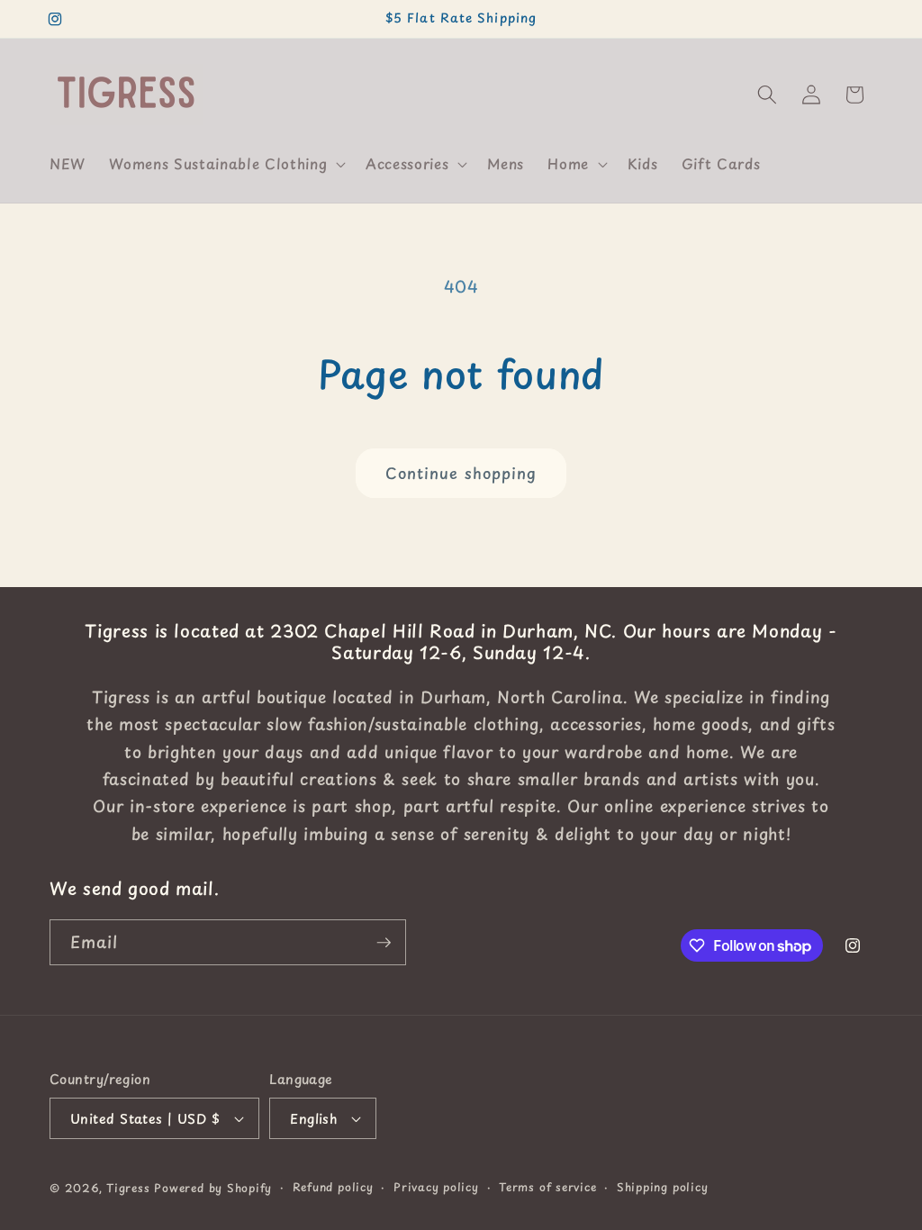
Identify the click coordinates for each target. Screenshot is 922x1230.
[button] (225, 164)
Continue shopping (461, 473)
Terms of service (547, 1187)
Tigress (127, 1188)
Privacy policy (436, 1187)
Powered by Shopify (213, 1188)
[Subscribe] (383, 942)
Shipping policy (663, 1187)
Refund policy (333, 1187)
